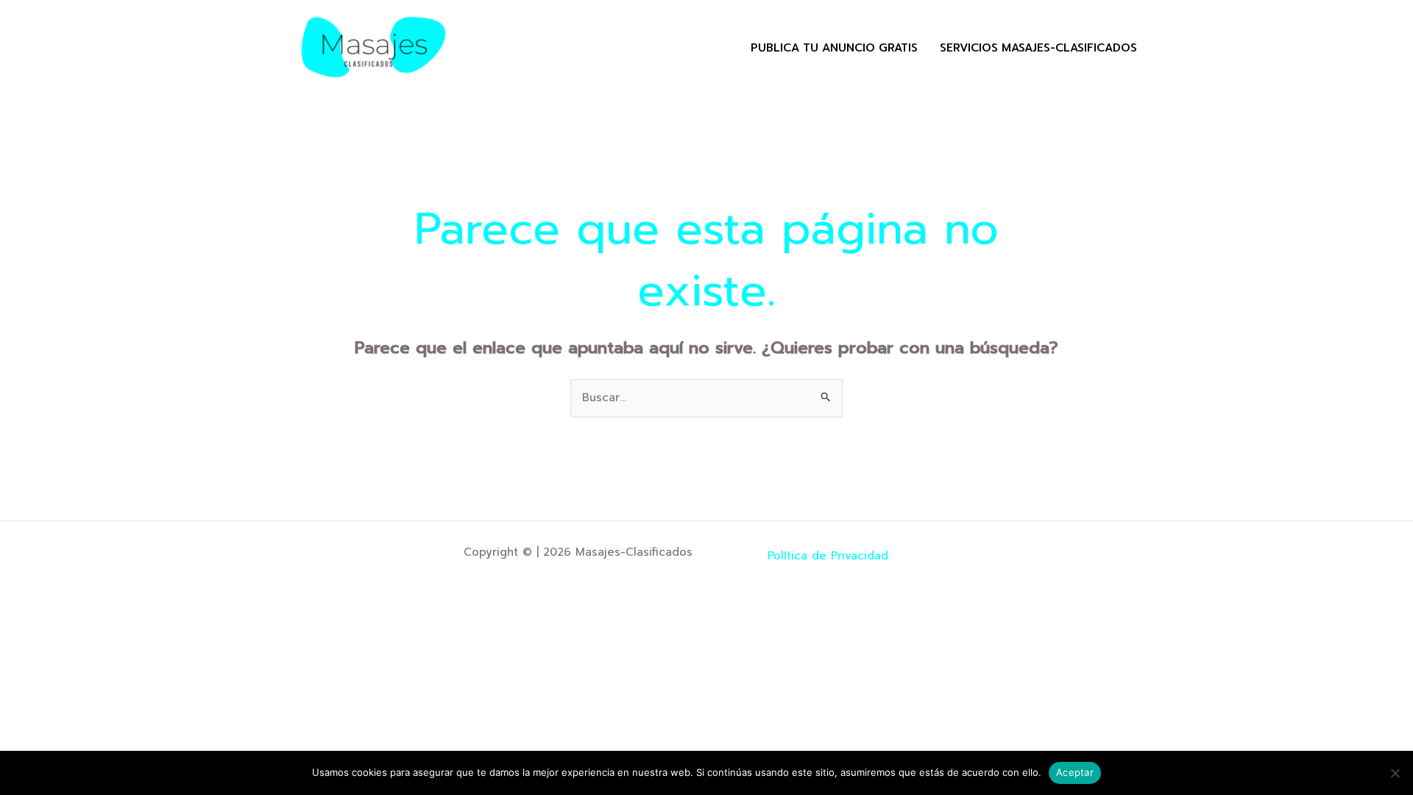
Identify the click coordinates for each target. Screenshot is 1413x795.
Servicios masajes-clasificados (1038, 48)
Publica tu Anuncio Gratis (834, 48)
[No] (1394, 773)
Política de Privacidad (828, 556)
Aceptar (1075, 772)
